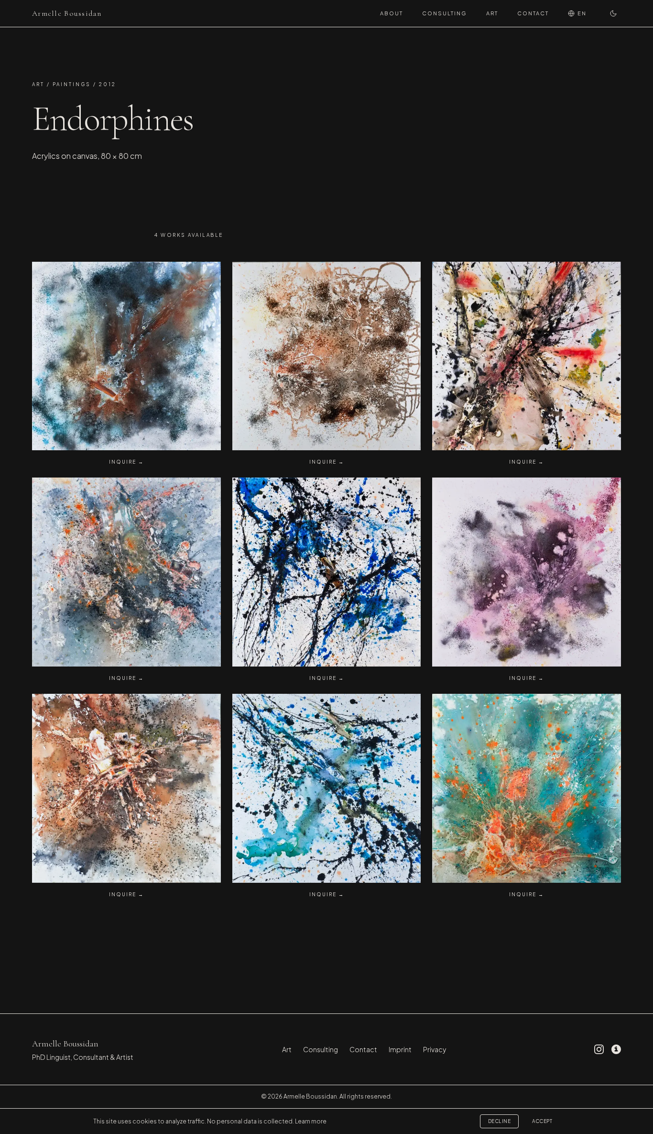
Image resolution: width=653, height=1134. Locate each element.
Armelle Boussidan (67, 13)
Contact (533, 13)
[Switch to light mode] (613, 13)
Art (492, 13)
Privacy (434, 1049)
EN (582, 13)
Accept (542, 1121)
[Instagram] (599, 1049)
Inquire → (126, 462)
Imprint (400, 1049)
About (391, 13)
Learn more (310, 1121)
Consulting (444, 13)
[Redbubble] (616, 1049)
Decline (499, 1121)
